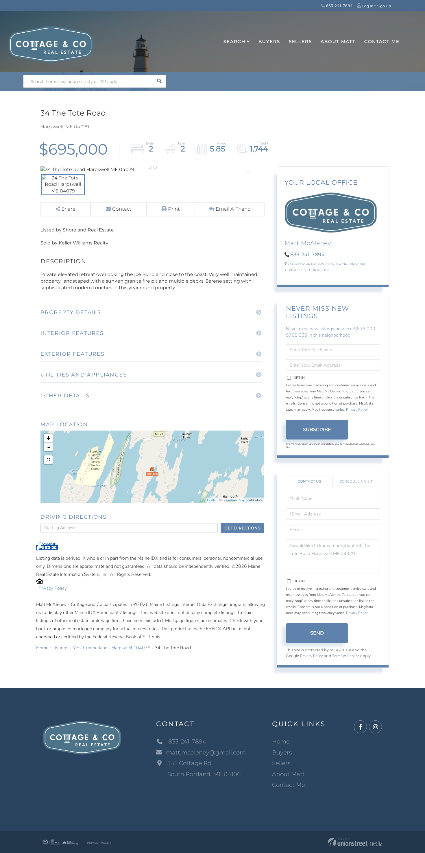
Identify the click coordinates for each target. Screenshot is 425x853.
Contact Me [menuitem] (382, 41)
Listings (60, 648)
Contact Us (295, 270)
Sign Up (384, 6)
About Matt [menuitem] (338, 41)
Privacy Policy (52, 588)
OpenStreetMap (233, 500)
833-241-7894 (338, 5)
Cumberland (95, 648)
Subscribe (317, 429)
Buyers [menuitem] (269, 41)
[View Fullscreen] (48, 459)
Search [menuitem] (234, 41)
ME (76, 648)
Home (42, 648)
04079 (143, 648)
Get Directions (242, 528)
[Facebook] (360, 727)
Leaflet (212, 500)
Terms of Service (345, 656)
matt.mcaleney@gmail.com (206, 752)
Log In (367, 6)
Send (317, 633)
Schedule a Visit (356, 481)
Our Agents (319, 270)
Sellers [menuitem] (300, 41)
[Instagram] (375, 727)
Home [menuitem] (281, 741)
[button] (159, 81)
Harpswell (122, 648)
